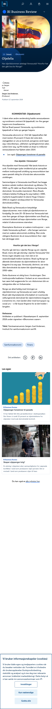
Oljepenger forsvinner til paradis (30, 155)
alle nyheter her (33, 481)
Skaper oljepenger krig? (14, 462)
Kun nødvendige (26, 693)
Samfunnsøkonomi (12, 345)
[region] (26, 681)
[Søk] (22, 4)
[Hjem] (4, 4)
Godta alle (26, 701)
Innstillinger (26, 684)
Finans (30, 345)
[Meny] (47, 4)
